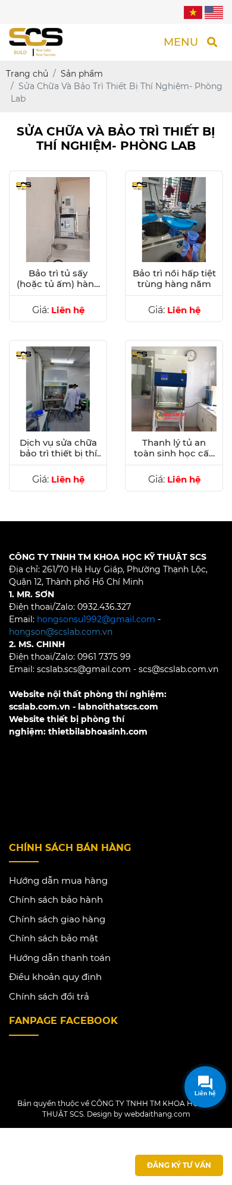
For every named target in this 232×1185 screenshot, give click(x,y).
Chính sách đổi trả (49, 996)
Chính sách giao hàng (57, 919)
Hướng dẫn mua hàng (58, 880)
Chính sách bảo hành (56, 899)
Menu (181, 42)
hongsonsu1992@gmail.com (96, 619)
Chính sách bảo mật (53, 938)
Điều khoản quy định (55, 976)
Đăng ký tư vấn (179, 1165)
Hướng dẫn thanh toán (60, 957)
